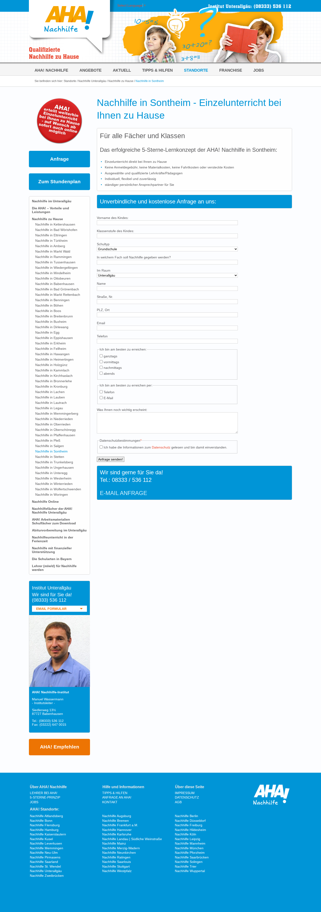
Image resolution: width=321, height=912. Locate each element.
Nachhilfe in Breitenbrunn (54, 316)
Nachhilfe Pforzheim (190, 852)
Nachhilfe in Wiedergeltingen (56, 267)
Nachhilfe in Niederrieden (54, 419)
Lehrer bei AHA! (43, 793)
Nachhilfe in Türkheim (51, 240)
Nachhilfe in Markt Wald (52, 251)
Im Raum (103, 270)
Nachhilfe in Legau (49, 408)
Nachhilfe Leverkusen (46, 843)
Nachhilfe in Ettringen (51, 235)
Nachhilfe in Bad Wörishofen (56, 230)
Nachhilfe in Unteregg (51, 473)
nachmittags (113, 368)
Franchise (230, 70)
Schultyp (103, 244)
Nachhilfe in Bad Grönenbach (57, 289)
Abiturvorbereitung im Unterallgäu (59, 530)
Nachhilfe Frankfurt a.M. (120, 825)
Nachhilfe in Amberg (50, 246)
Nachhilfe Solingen (189, 862)
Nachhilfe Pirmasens (45, 857)
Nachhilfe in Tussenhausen (55, 262)
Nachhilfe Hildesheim (190, 830)
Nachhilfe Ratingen (116, 857)
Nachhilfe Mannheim (190, 843)
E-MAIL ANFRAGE (123, 493)
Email (101, 323)
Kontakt (109, 802)
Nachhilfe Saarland (44, 862)
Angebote (90, 70)
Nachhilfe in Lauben (50, 397)
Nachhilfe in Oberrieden (52, 424)
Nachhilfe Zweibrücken (47, 875)
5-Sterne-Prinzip (45, 797)
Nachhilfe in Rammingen (53, 257)
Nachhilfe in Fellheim (50, 349)
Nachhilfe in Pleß (47, 440)
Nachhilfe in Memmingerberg (56, 413)
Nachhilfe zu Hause (120, 81)
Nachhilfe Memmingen (46, 848)
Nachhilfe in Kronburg (51, 386)
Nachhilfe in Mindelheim (53, 273)
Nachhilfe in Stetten (49, 457)
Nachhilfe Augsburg (116, 816)
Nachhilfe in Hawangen (52, 354)
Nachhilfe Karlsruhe (116, 834)
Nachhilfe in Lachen (50, 392)
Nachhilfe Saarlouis (116, 862)
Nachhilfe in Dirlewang (51, 327)
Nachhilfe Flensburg (45, 825)
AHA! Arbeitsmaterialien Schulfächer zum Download (54, 521)
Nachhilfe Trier (185, 866)
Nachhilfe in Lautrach (51, 403)
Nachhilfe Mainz (114, 843)
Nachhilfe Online (45, 501)
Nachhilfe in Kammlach (52, 370)
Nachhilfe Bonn (41, 820)
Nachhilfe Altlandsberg (46, 816)
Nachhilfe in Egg (47, 332)
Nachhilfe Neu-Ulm (44, 852)
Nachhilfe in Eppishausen (54, 338)
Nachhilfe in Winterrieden (54, 484)
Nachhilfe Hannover (117, 830)
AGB (178, 802)
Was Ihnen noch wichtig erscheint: (122, 410)
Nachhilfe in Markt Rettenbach (57, 294)
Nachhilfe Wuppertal (190, 871)
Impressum (185, 793)
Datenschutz (161, 447)
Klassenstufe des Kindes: (115, 231)
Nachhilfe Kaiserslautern (48, 834)
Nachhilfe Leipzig (187, 839)
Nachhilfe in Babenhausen (54, 284)
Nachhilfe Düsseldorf (190, 820)
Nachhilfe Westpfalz (117, 871)
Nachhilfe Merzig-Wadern (121, 848)
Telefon (102, 336)
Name (101, 283)
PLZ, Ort (103, 310)
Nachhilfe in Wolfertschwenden (58, 489)
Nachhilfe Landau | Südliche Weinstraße (132, 839)
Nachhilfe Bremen (115, 820)
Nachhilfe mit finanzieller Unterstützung (52, 550)
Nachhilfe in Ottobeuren (52, 278)
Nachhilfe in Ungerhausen (54, 467)
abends (109, 373)
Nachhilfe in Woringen (51, 494)
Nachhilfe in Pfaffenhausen (55, 435)
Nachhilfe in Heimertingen (54, 359)
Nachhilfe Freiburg (188, 825)
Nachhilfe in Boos (48, 311)
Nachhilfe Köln (185, 834)
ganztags (110, 356)
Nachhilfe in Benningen (52, 300)
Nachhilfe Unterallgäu (92, 81)
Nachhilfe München (189, 848)
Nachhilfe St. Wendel (45, 866)
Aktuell (122, 70)
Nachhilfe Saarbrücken (192, 857)
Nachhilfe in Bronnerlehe (53, 381)
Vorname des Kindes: (113, 218)
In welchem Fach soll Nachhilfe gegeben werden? (134, 257)
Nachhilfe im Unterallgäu (51, 201)
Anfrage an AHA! (116, 797)
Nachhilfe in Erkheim (50, 343)
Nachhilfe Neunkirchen (119, 852)
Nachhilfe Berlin (186, 816)
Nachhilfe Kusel (41, 839)
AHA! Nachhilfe (51, 70)
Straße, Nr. (105, 297)
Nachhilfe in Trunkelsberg (54, 462)
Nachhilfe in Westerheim (53, 478)
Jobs (258, 70)
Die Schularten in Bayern (52, 559)
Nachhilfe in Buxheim (51, 321)
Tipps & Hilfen (157, 70)
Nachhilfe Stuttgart (116, 866)
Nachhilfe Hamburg (44, 830)
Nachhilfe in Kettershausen (55, 224)
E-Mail (108, 398)
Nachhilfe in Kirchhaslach (54, 376)
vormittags (111, 362)
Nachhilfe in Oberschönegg (55, 430)
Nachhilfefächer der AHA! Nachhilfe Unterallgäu (52, 510)
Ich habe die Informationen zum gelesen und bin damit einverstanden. (165, 447)
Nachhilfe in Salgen (49, 446)
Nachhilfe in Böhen (49, 305)
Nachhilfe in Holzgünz (51, 365)
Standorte (196, 70)
